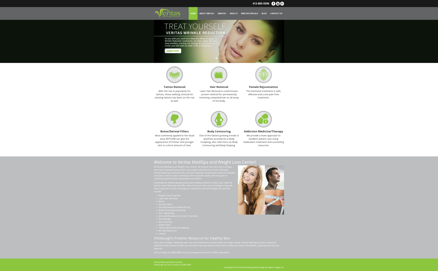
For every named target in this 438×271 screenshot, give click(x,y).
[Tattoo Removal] (174, 74)
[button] (163, 41)
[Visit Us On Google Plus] (282, 3)
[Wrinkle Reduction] (174, 119)
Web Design (259, 267)
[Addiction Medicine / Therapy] (263, 119)
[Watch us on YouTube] (278, 3)
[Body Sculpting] (219, 119)
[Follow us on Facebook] (273, 3)
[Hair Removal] (219, 74)
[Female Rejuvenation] (263, 74)
